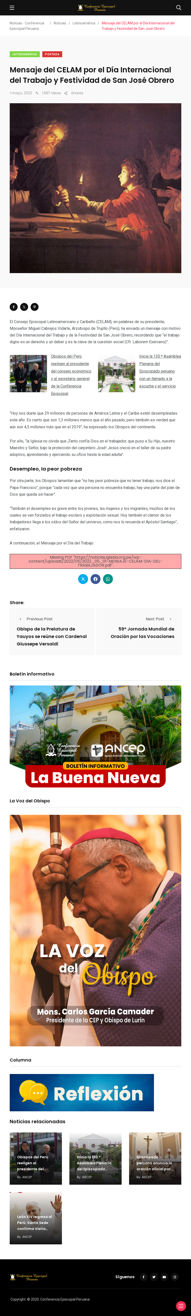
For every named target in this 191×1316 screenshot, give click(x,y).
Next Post (155, 619)
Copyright (18, 1299)
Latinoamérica (24, 54)
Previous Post (40, 619)
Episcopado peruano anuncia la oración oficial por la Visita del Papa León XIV (154, 1169)
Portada (52, 54)
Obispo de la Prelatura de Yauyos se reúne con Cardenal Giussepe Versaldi (52, 636)
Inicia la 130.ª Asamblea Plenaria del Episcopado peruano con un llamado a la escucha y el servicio (160, 371)
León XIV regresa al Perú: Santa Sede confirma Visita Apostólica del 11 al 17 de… (34, 1228)
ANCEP (27, 1177)
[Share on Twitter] (24, 307)
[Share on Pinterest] (35, 307)
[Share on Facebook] (14, 307)
